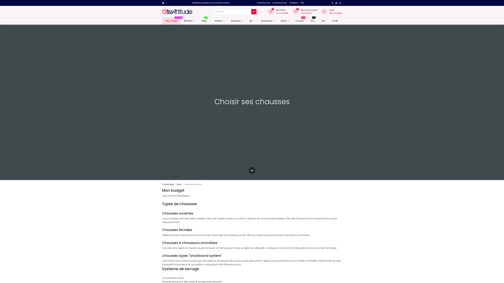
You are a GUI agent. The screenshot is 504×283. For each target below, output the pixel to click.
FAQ (302, 3)
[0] (271, 11)
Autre (179, 184)
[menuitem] (171, 21)
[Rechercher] (253, 11)
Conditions (293, 3)
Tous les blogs (168, 184)
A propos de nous (279, 3)
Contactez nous (263, 3)
